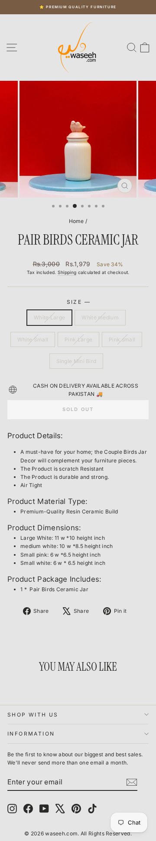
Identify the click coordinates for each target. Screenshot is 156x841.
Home (76, 221)
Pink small (122, 339)
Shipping (67, 272)
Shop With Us (32, 714)
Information (31, 733)
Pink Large (78, 339)
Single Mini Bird (76, 361)
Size (78, 302)
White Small (32, 339)
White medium (100, 317)
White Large (49, 317)
